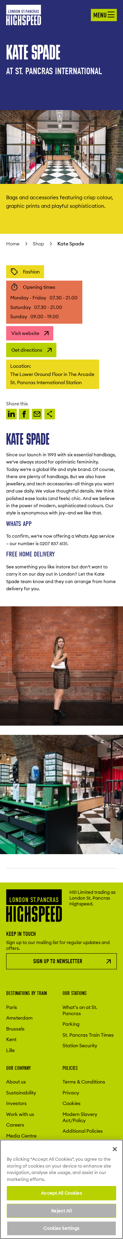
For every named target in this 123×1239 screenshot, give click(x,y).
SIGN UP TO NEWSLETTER (57, 961)
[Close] (114, 1149)
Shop (38, 244)
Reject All (61, 1210)
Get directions (26, 350)
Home (12, 244)
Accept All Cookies (61, 1193)
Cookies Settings (61, 1228)
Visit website (25, 333)
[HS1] (11, 414)
